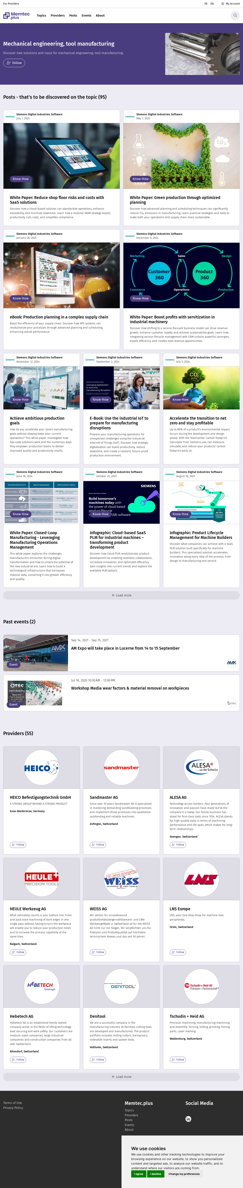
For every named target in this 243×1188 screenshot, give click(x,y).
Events (86, 16)
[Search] (235, 15)
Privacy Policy (13, 1108)
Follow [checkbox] (20, 844)
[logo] (16, 15)
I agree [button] (138, 1173)
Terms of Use (12, 1103)
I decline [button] (155, 1173)
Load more (123, 595)
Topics (41, 16)
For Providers (11, 3)
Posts (73, 16)
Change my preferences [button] (184, 1173)
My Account (233, 3)
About (100, 16)
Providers (58, 16)
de (205, 3)
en (212, 3)
